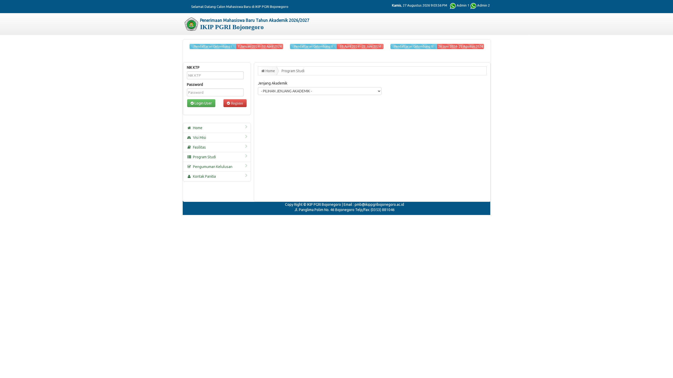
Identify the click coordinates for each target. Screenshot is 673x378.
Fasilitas (199, 147)
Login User (203, 103)
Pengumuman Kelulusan (212, 167)
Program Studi (204, 157)
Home (197, 128)
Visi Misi (199, 137)
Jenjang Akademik (272, 83)
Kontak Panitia (204, 176)
